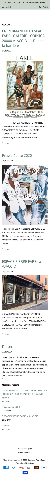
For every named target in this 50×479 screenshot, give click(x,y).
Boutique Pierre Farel (36, 460)
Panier (45, 7)
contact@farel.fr (25, 452)
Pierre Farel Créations (25, 463)
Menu (8, 7)
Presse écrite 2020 (17, 155)
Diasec (7, 346)
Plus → (5, 143)
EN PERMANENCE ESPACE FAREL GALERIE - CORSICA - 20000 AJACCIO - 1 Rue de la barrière (25, 394)
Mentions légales (25, 449)
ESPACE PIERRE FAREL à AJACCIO (20, 416)
